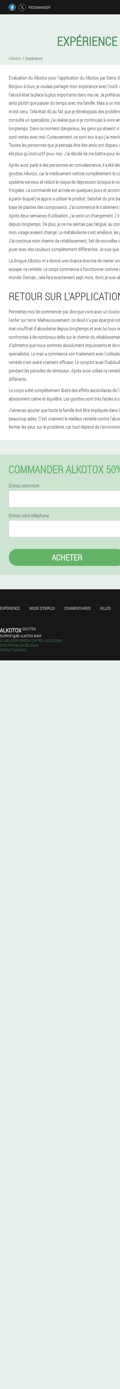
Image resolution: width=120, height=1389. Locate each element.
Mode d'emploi (42, 608)
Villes (105, 608)
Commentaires (77, 608)
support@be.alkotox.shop (20, 635)
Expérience (10, 608)
